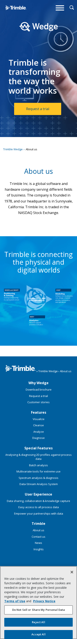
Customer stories (38, 402)
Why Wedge (38, 383)
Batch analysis (38, 465)
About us (38, 530)
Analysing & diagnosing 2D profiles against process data (38, 457)
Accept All (38, 634)
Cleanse (38, 425)
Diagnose (38, 438)
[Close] (72, 572)
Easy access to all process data (38, 507)
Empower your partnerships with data (38, 513)
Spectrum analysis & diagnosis (38, 478)
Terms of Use (14, 601)
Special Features (38, 448)
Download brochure (39, 389)
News (38, 543)
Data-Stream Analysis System (38, 484)
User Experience (38, 494)
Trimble (38, 523)
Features (38, 412)
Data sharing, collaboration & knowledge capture (38, 501)
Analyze (38, 432)
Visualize (38, 419)
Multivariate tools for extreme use (38, 471)
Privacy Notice (44, 601)
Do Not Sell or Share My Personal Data (38, 610)
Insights (39, 549)
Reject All (38, 622)
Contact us (38, 537)
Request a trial (37, 108)
